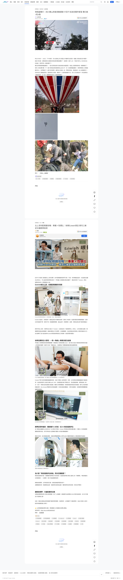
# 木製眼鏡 (63, 524)
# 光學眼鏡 (68, 518)
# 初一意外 (38, 178)
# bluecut (37, 521)
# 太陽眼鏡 (54, 518)
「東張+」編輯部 (43, 173)
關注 (85, 236)
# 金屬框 (70, 524)
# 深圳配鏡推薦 (46, 518)
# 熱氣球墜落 (58, 178)
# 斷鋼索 (52, 178)
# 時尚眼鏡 (57, 521)
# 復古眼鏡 (70, 521)
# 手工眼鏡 (57, 524)
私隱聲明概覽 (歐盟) (42, 573)
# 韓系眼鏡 (83, 521)
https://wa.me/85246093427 (48, 510)
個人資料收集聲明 (53, 573)
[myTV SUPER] (117, 2)
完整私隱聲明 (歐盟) (31, 573)
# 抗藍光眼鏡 (81, 518)
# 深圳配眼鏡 (38, 518)
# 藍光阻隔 (44, 521)
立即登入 (61, 201)
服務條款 (16, 573)
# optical (74, 518)
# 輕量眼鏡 (76, 524)
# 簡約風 (37, 524)
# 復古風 (76, 521)
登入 (112, 2)
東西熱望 (39, 176)
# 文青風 (43, 524)
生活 (38, 516)
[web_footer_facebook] (116, 578)
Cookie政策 (22, 573)
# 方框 (81, 524)
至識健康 (41, 235)
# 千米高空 (65, 178)
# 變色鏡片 (50, 521)
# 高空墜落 (72, 178)
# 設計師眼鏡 (50, 524)
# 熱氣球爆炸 (45, 178)
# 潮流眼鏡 (63, 521)
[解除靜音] (82, 48)
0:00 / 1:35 (38, 48)
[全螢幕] (86, 48)
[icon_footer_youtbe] (119, 578)
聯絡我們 (10, 573)
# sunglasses (61, 518)
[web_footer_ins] (118, 578)
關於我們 (5, 573)
